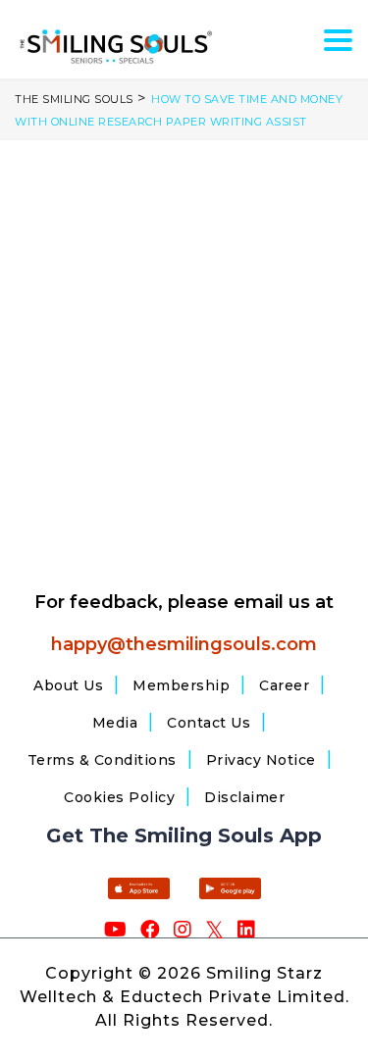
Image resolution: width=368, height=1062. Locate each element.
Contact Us (208, 723)
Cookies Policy (119, 797)
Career (284, 685)
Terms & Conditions (102, 760)
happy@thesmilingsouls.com (184, 644)
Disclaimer (244, 797)
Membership (181, 685)
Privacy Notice (261, 760)
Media (115, 723)
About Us (68, 685)
